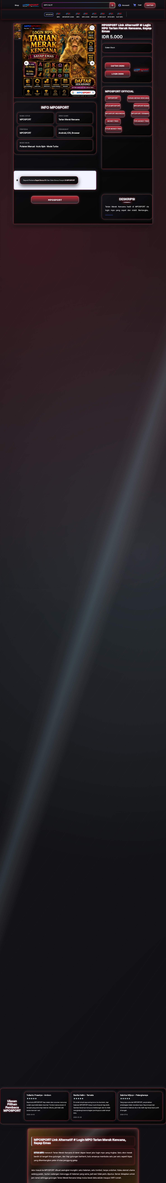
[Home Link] (30, 5)
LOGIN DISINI (118, 74)
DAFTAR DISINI (117, 66)
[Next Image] (92, 63)
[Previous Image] (26, 63)
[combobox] (76, 5)
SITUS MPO (39, 1153)
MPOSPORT (55, 200)
